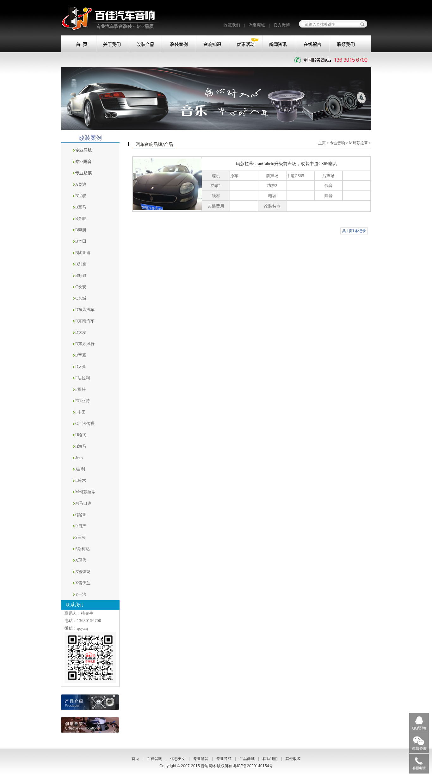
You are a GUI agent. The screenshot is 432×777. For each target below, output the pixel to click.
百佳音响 (154, 758)
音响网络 (208, 766)
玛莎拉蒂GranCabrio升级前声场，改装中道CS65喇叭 (286, 163)
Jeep (79, 457)
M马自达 (83, 503)
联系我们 (270, 758)
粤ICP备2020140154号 (253, 766)
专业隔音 (200, 758)
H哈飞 (80, 434)
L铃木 (80, 480)
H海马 (80, 446)
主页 (322, 143)
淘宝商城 (257, 25)
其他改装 (293, 758)
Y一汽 (80, 594)
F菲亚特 (82, 400)
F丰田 (80, 412)
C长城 (80, 298)
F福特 (80, 389)
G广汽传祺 (85, 423)
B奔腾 (80, 229)
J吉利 (80, 469)
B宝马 (80, 207)
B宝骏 (80, 195)
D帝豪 (80, 355)
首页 (135, 758)
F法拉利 (82, 378)
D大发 (80, 332)
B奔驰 (80, 218)
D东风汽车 (85, 309)
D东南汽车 (85, 321)
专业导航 (223, 758)
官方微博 (282, 25)
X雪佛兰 (82, 583)
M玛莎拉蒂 (85, 491)
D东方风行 (85, 343)
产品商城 (247, 758)
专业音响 (337, 143)
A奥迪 (80, 184)
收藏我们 (232, 25)
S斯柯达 (82, 548)
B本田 (80, 241)
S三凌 (80, 537)
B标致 (80, 275)
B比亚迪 (82, 252)
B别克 (80, 264)
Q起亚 (80, 514)
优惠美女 (177, 758)
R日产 (80, 526)
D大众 (80, 366)
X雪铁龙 (82, 571)
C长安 (80, 286)
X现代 (80, 560)
